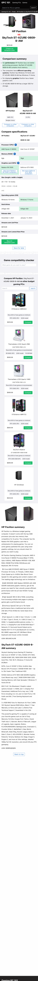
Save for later (19, 248)
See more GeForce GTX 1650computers (28, 172)
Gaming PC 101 (6, 11)
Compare (28, 322)
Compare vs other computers (10, 125)
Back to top (19, 754)
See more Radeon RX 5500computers (10, 171)
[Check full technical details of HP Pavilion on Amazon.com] (10, 100)
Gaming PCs (16, 2)
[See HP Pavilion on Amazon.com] (9, 21)
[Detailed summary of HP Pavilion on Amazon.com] (9, 514)
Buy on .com (9, 242)
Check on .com (9, 49)
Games (24, 2)
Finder (14, 11)
